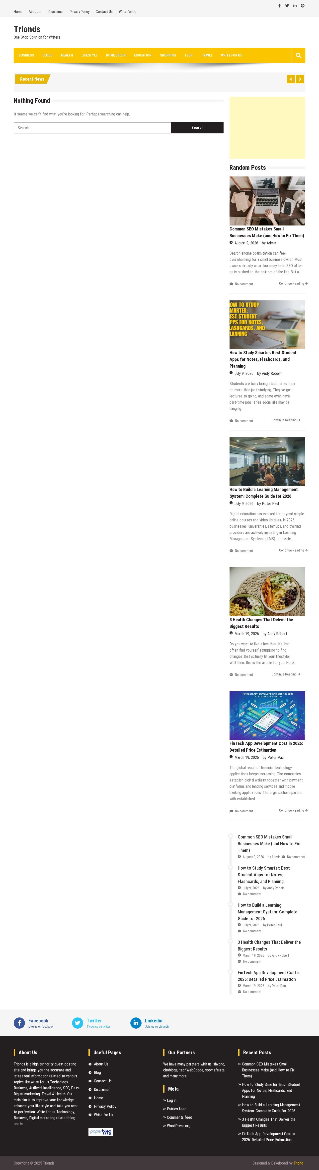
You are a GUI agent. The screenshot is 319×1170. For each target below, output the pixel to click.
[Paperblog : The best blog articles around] (100, 1134)
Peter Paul (270, 503)
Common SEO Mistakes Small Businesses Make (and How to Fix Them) (269, 843)
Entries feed (176, 1109)
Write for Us (127, 11)
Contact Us (104, 11)
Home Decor (116, 55)
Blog (97, 1072)
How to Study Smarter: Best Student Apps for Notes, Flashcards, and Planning (263, 359)
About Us (35, 11)
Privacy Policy (79, 11)
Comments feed (179, 1117)
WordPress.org (178, 1125)
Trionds (27, 29)
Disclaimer (56, 11)
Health (67, 55)
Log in (171, 1100)
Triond (298, 1163)
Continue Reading (291, 283)
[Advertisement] (267, 128)
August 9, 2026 (246, 243)
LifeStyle (89, 55)
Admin (271, 243)
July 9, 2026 (244, 373)
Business (26, 55)
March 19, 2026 (247, 633)
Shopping (168, 55)
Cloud (47, 55)
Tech (188, 55)
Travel (207, 55)
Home (18, 11)
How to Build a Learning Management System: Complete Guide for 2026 (267, 911)
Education (143, 55)
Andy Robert (272, 373)
